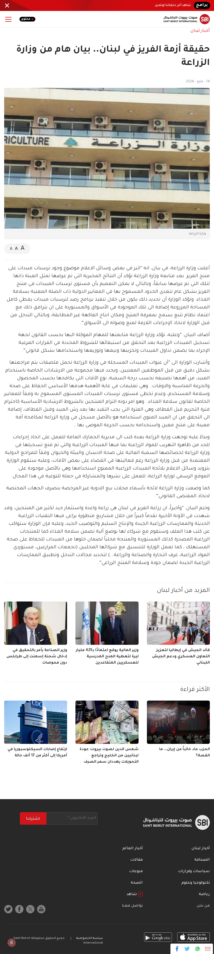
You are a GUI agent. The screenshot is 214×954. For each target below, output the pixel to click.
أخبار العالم (132, 849)
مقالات (136, 860)
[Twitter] (187, 949)
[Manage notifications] (11, 942)
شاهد (132, 894)
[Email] (207, 949)
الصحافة (202, 860)
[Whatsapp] (197, 949)
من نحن (203, 906)
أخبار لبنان (200, 31)
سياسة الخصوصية (89, 938)
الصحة (137, 883)
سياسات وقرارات (194, 872)
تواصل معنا (132, 906)
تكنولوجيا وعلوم (195, 883)
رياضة (204, 894)
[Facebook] (177, 949)
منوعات (136, 872)
